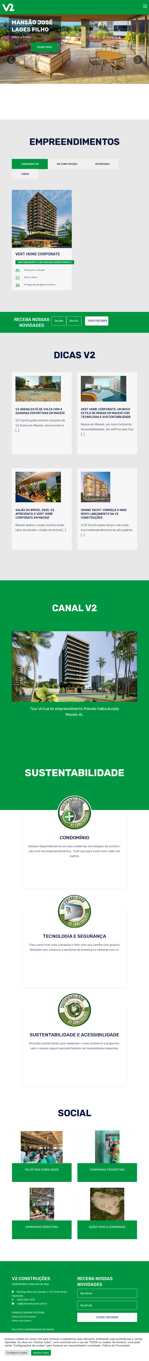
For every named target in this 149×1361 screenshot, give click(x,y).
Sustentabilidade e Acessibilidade (74, 1035)
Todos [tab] (25, 174)
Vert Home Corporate (37, 254)
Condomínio (74, 838)
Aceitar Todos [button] (41, 1352)
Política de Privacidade (116, 1345)
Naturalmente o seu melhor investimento (44, 262)
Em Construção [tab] (67, 164)
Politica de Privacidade (24, 1316)
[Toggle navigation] (145, 6)
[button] (11, 59)
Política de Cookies (21, 1320)
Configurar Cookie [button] (17, 1352)
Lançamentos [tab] (30, 164)
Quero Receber (97, 320)
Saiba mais (44, 41)
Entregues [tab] (102, 164)
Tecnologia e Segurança (74, 936)
